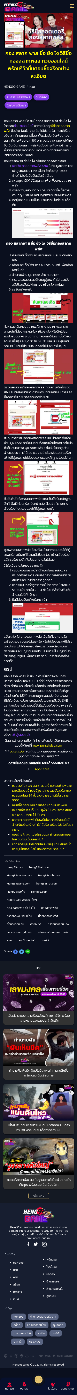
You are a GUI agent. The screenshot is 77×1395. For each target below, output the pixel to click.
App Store (42, 768)
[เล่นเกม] (38, 1379)
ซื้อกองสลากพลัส (48, 916)
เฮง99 (45, 940)
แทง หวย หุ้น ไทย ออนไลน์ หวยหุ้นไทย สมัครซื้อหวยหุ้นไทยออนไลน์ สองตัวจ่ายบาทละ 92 (41, 846)
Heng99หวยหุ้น (16, 892)
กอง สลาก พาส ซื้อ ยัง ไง (21, 908)
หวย (32, 86)
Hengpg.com (39, 892)
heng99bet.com (39, 867)
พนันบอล (51, 1259)
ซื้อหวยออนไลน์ (15, 924)
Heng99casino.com (19, 875)
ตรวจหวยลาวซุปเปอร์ (19, 932)
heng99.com (15, 867)
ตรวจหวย (35, 924)
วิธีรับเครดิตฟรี (16, 105)
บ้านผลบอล (52, 1281)
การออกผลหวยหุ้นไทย (19, 916)
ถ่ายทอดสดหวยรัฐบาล (43, 1317)
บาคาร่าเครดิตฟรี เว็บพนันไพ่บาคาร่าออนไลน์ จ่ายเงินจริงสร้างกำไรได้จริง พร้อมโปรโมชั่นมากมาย (42, 824)
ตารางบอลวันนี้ (22, 1333)
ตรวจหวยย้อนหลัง (58, 924)
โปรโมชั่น (51, 1267)
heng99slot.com (46, 883)
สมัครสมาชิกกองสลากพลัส (53, 932)
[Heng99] (30, 7)
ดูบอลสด (41, 97)
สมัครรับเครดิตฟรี (18, 97)
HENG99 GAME (14, 86)
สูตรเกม (51, 1296)
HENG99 (18, 1263)
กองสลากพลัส (49, 908)
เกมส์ (16, 1299)
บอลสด (50, 1274)
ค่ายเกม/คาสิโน (54, 1289)
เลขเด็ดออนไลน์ (27, 940)
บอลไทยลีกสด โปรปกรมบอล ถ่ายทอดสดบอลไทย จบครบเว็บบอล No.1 (41, 837)
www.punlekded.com (47, 745)
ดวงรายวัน (16, 751)
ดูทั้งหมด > (38, 1196)
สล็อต (16, 1284)
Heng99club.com (49, 875)
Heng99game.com (18, 883)
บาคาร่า (17, 1292)
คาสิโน (16, 1277)
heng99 (18, 1317)
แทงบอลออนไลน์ (36, 1325)
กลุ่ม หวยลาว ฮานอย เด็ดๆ (22, 900)
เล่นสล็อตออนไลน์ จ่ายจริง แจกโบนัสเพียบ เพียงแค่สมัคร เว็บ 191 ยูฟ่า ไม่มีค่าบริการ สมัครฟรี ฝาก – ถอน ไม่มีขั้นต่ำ (42, 810)
